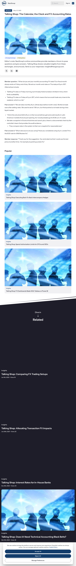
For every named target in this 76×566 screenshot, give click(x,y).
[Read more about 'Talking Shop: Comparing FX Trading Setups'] (38, 347)
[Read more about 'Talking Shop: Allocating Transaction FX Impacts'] (38, 401)
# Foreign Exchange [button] (10, 58)
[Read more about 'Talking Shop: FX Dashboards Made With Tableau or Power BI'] (38, 267)
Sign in (68, 3)
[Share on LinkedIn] (11, 71)
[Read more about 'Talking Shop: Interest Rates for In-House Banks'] (38, 455)
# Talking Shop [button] (21, 58)
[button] (52, 3)
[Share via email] (17, 71)
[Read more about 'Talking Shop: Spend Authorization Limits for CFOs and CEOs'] (38, 220)
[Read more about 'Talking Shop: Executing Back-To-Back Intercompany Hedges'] (38, 174)
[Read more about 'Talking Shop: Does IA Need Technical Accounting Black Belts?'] (38, 510)
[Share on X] (6, 71)
